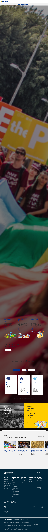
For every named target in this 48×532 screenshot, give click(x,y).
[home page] (4, 1)
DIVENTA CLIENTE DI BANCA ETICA (23, 4)
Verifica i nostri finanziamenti (23, 417)
